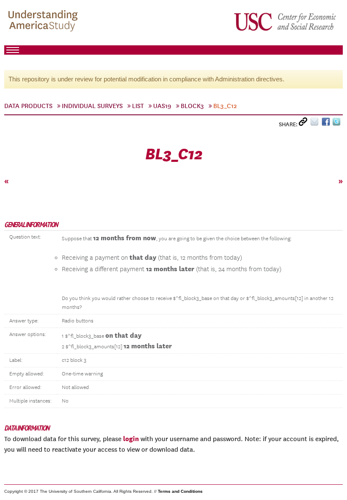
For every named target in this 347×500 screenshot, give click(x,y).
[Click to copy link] (304, 123)
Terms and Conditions (180, 491)
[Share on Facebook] (327, 123)
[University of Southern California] (286, 21)
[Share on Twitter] (337, 123)
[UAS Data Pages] (44, 21)
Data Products (28, 106)
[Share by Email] (316, 123)
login (131, 438)
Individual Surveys (92, 106)
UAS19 (162, 106)
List (138, 106)
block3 (192, 106)
